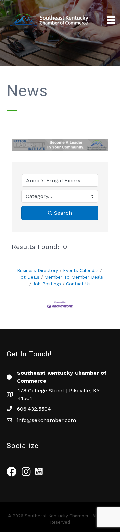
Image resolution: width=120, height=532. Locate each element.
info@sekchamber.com (46, 420)
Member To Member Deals (73, 277)
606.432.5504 (34, 409)
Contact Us (78, 283)
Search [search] (63, 213)
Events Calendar (80, 270)
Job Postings (47, 283)
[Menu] (111, 20)
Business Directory (37, 270)
